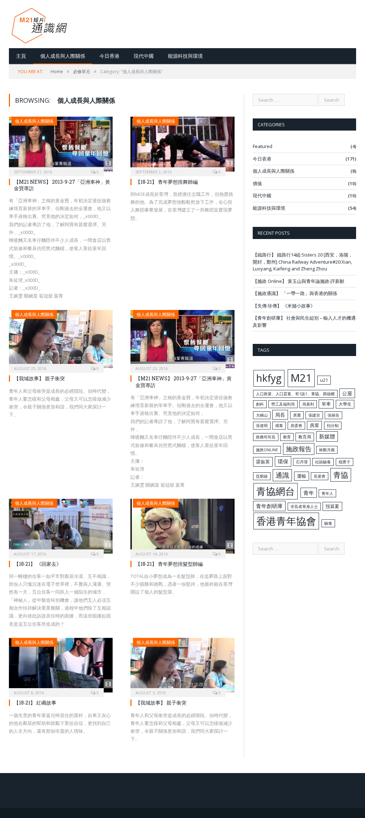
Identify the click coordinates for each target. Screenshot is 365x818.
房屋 (314, 425)
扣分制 (333, 425)
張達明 (262, 425)
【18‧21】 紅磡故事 (35, 702)
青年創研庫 (269, 505)
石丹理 (302, 461)
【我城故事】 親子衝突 (39, 378)
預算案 (332, 506)
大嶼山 (262, 415)
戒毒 (279, 425)
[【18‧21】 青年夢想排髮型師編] (182, 526)
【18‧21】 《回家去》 (37, 563)
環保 (283, 461)
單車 (326, 404)
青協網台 (275, 491)
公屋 (347, 393)
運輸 (301, 476)
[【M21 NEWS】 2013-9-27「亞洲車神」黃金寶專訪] (61, 144)
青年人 (327, 493)
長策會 (319, 476)
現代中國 (144, 55)
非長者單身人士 (304, 506)
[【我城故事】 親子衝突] (61, 339)
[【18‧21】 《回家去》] (61, 526)
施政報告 (299, 448)
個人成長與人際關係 (62, 55)
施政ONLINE (267, 449)
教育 (287, 437)
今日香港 (109, 55)
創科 (260, 404)
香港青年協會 (286, 521)
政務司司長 (266, 437)
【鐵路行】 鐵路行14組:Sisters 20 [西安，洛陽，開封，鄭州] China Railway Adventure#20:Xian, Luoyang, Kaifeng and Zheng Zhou (303, 262)
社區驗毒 (323, 461)
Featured (262, 146)
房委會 (296, 425)
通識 (282, 475)
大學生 (345, 404)
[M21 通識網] (39, 24)
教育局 (304, 437)
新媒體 (327, 436)
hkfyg (269, 378)
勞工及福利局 (283, 404)
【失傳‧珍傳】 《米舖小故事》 (284, 306)
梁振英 (263, 461)
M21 (301, 378)
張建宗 (314, 415)
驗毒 (328, 523)
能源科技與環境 (185, 55)
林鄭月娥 (327, 449)
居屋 (297, 415)
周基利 (308, 404)
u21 (324, 380)
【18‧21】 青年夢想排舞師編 (166, 181)
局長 (280, 414)
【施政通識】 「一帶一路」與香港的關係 (295, 293)
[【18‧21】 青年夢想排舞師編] (182, 144)
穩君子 (344, 461)
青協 (340, 474)
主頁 (21, 55)
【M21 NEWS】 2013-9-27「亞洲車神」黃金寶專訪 (62, 185)
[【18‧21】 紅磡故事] (61, 665)
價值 (257, 183)
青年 (308, 492)
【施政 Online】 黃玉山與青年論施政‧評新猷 (298, 281)
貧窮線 (262, 476)
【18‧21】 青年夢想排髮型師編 (169, 563)
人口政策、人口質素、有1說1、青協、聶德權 (295, 393)
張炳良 (333, 415)
